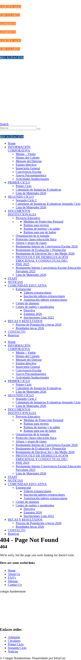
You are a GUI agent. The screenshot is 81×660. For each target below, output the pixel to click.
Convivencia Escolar (28, 171)
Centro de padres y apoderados (35, 306)
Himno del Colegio (28, 157)
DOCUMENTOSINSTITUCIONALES (22, 212)
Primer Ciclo (23, 186)
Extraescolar (23, 289)
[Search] (38, 128)
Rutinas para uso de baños (40, 232)
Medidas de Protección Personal (43, 221)
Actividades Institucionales (32, 179)
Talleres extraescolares (37, 292)
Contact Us (15, 584)
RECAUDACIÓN (12, 57)
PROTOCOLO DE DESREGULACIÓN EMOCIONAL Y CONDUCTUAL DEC (42, 258)
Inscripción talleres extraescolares (44, 296)
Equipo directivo (26, 164)
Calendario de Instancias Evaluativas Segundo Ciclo (48, 203)
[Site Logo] (31, 120)
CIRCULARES (10, 15)
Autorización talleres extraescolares (45, 299)
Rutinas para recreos (36, 225)
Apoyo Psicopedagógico (31, 175)
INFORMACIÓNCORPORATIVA (19, 148)
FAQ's (12, 577)
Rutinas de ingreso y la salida (42, 228)
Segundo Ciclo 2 (26, 200)
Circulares (14, 640)
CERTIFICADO (10, 6)
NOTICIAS (15, 282)
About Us (14, 574)
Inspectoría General (28, 168)
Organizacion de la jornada (32, 235)
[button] (4, 124)
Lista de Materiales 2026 (31, 193)
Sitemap (13, 581)
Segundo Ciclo (17, 648)
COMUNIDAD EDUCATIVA (27, 285)
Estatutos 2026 (33, 314)
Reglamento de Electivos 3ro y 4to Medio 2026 (45, 253)
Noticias (13, 651)
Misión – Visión (26, 154)
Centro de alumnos (27, 303)
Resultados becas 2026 (30, 328)
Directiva (29, 310)
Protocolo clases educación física (36, 239)
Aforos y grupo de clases (31, 243)
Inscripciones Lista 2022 (39, 317)
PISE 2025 (22, 264)
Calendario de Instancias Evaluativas (38, 189)
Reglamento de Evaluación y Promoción (41, 250)
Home (12, 143)
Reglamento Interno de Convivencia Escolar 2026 (47, 246)
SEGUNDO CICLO (21, 196)
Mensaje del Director (29, 161)
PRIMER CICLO (19, 182)
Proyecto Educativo (28, 218)
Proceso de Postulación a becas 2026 (38, 324)
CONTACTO (16, 331)
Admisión (14, 637)
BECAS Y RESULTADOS (25, 321)
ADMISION (8, 23)
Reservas (13, 335)
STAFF (12, 278)
